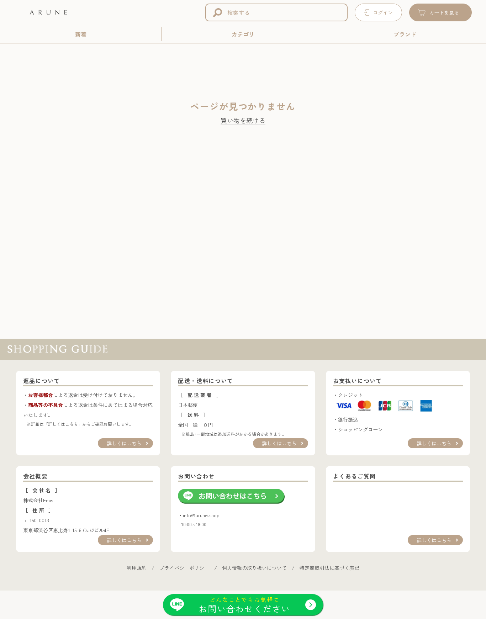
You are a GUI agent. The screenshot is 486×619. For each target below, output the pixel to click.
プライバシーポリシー (184, 567)
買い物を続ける (243, 120)
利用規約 (137, 567)
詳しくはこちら (124, 443)
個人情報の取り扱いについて (254, 567)
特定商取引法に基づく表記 (329, 567)
